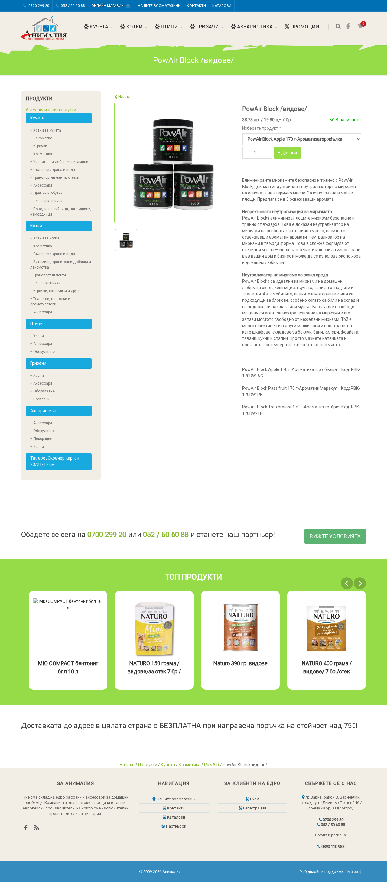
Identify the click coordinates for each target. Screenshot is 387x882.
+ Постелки (40, 399)
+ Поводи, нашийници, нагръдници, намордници (60, 211)
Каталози (221, 6)
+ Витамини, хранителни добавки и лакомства (60, 264)
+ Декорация (41, 439)
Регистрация (254, 808)
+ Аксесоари (41, 185)
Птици (169, 27)
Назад (124, 96)
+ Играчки (38, 146)
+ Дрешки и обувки (46, 193)
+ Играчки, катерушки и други (55, 291)
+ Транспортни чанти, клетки (54, 177)
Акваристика (254, 27)
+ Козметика (41, 154)
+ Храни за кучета (45, 130)
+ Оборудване (42, 352)
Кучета (98, 27)
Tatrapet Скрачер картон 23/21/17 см (54, 461)
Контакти (196, 6)
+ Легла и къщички (46, 201)
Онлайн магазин (108, 6)
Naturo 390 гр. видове (240, 663)
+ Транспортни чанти (48, 275)
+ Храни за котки (44, 238)
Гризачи (207, 27)
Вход (254, 799)
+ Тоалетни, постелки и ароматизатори (50, 301)
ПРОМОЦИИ (304, 27)
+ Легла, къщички (45, 283)
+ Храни (37, 336)
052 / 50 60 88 (72, 6)
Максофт (355, 871)
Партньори (175, 826)
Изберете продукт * (261, 128)
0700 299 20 (38, 6)
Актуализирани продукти (51, 109)
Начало (127, 764)
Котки (134, 27)
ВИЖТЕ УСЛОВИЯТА (335, 536)
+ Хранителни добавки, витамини (59, 162)
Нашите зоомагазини (159, 6)
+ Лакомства (41, 138)
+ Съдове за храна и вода (52, 170)
